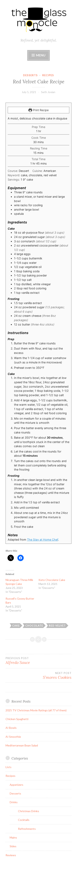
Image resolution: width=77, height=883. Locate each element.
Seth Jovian (48, 92)
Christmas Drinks (28, 811)
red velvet (57, 625)
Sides (13, 846)
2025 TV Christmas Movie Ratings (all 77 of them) (36, 710)
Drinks (14, 802)
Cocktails (23, 819)
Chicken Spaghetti (17, 719)
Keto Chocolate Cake (51, 580)
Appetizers (16, 784)
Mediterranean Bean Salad (22, 745)
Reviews (11, 855)
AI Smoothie (13, 736)
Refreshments (27, 828)
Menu (40, 55)
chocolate (34, 625)
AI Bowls (11, 727)
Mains (13, 837)
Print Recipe (40, 110)
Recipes (48, 75)
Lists (8, 767)
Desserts (30, 75)
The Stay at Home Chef (42, 539)
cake (16, 625)
